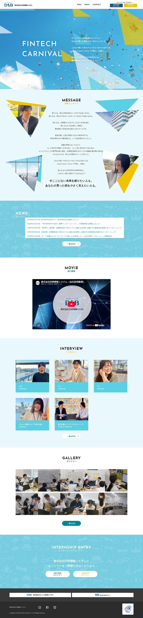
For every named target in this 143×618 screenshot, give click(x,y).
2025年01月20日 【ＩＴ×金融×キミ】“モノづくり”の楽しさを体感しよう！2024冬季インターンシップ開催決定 (69, 236)
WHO (79, 5)
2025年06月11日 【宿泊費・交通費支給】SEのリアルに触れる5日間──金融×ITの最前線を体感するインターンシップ (71, 232)
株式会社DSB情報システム (17, 607)
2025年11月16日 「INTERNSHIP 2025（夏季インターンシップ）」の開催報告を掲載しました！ (64, 224)
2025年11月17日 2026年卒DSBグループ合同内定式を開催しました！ (53, 219)
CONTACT (97, 5)
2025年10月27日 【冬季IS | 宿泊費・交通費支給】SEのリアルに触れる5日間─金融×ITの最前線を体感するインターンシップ (74, 228)
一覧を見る (71, 244)
